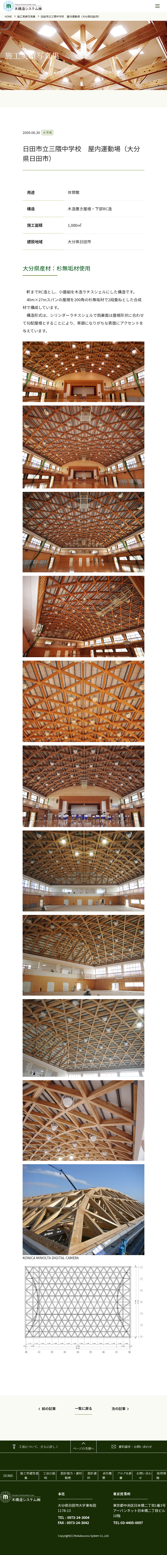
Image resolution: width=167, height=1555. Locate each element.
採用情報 (161, 1475)
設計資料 (92, 1475)
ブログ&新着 (124, 1475)
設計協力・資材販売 (71, 1475)
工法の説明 (49, 1475)
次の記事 (118, 1408)
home (8, 16)
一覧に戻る (83, 1408)
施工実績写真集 (26, 16)
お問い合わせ (144, 1475)
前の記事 (49, 1408)
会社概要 (107, 1475)
